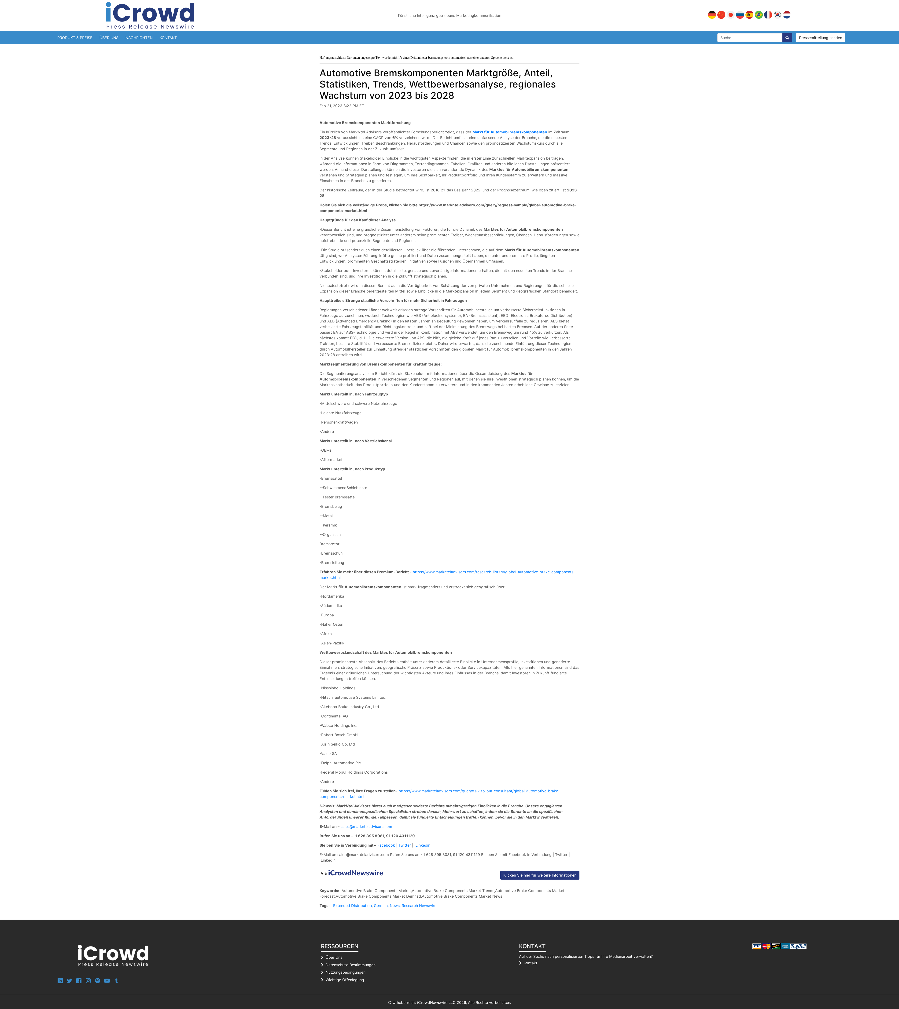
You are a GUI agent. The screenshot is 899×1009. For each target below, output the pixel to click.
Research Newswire (419, 905)
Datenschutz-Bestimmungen (351, 964)
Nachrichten (139, 37)
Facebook (386, 845)
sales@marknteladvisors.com (366, 826)
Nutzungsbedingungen (345, 972)
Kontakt (168, 37)
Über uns (108, 37)
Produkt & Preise (74, 37)
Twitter (404, 845)
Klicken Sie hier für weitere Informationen (539, 875)
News (395, 905)
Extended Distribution (352, 905)
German (381, 905)
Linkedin (423, 845)
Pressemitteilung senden (820, 37)
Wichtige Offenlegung (345, 979)
